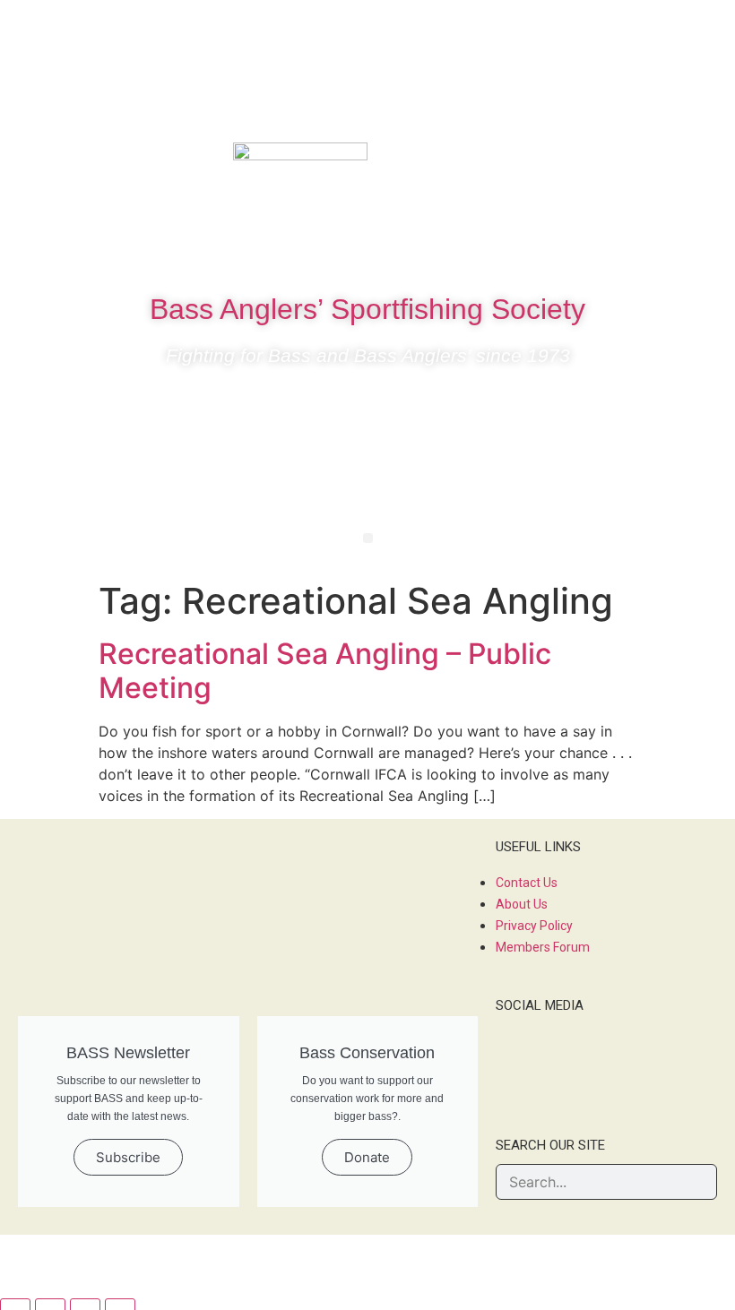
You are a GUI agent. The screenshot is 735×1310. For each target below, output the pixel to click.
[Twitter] (635, 164)
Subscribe (128, 1157)
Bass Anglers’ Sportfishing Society (367, 309)
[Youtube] (689, 164)
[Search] (698, 1182)
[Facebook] (581, 164)
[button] (368, 538)
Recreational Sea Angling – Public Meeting (325, 670)
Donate (367, 1157)
